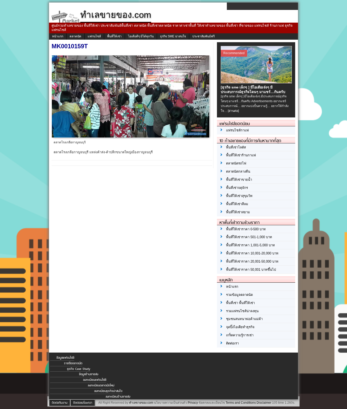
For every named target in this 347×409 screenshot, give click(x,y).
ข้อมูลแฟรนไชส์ (65, 357)
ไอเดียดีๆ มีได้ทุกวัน (141, 36)
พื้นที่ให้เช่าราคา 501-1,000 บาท (249, 237)
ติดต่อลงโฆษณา (82, 402)
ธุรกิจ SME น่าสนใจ (173, 36)
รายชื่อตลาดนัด (73, 363)
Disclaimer (264, 402)
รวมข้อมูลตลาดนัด (239, 295)
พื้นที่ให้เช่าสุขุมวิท (239, 196)
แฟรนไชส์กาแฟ (237, 130)
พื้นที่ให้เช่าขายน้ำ (239, 179)
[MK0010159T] (131, 136)
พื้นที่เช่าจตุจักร (237, 188)
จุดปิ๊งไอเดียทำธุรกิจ (240, 327)
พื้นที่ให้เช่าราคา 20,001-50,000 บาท (252, 261)
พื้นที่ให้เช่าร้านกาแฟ (241, 155)
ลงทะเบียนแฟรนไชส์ (94, 379)
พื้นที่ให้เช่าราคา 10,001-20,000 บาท (252, 253)
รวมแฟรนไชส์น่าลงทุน (242, 311)
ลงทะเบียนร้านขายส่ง (118, 396)
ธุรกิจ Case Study (78, 368)
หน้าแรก (57, 36)
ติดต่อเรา (232, 343)
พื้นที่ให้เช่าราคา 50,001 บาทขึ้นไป (251, 269)
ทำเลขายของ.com (141, 402)
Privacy (193, 402)
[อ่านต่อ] (233, 111)
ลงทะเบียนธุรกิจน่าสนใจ (108, 390)
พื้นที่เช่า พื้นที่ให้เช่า (240, 303)
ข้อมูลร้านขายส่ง (88, 374)
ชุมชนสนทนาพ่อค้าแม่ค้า (244, 319)
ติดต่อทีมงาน (59, 402)
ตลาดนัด (75, 36)
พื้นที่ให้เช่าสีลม (237, 204)
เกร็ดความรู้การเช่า (240, 335)
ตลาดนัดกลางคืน (238, 171)
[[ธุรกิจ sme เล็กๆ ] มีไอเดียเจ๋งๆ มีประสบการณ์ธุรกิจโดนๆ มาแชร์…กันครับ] (257, 82)
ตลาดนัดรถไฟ (236, 163)
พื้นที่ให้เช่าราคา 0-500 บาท (246, 229)
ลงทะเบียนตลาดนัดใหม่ (101, 385)
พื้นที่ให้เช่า (114, 36)
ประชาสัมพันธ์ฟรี (203, 36)
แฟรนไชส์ (94, 36)
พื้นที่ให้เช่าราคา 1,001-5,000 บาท (250, 245)
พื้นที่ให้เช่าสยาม (238, 212)
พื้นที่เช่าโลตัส (236, 147)
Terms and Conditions (241, 402)
